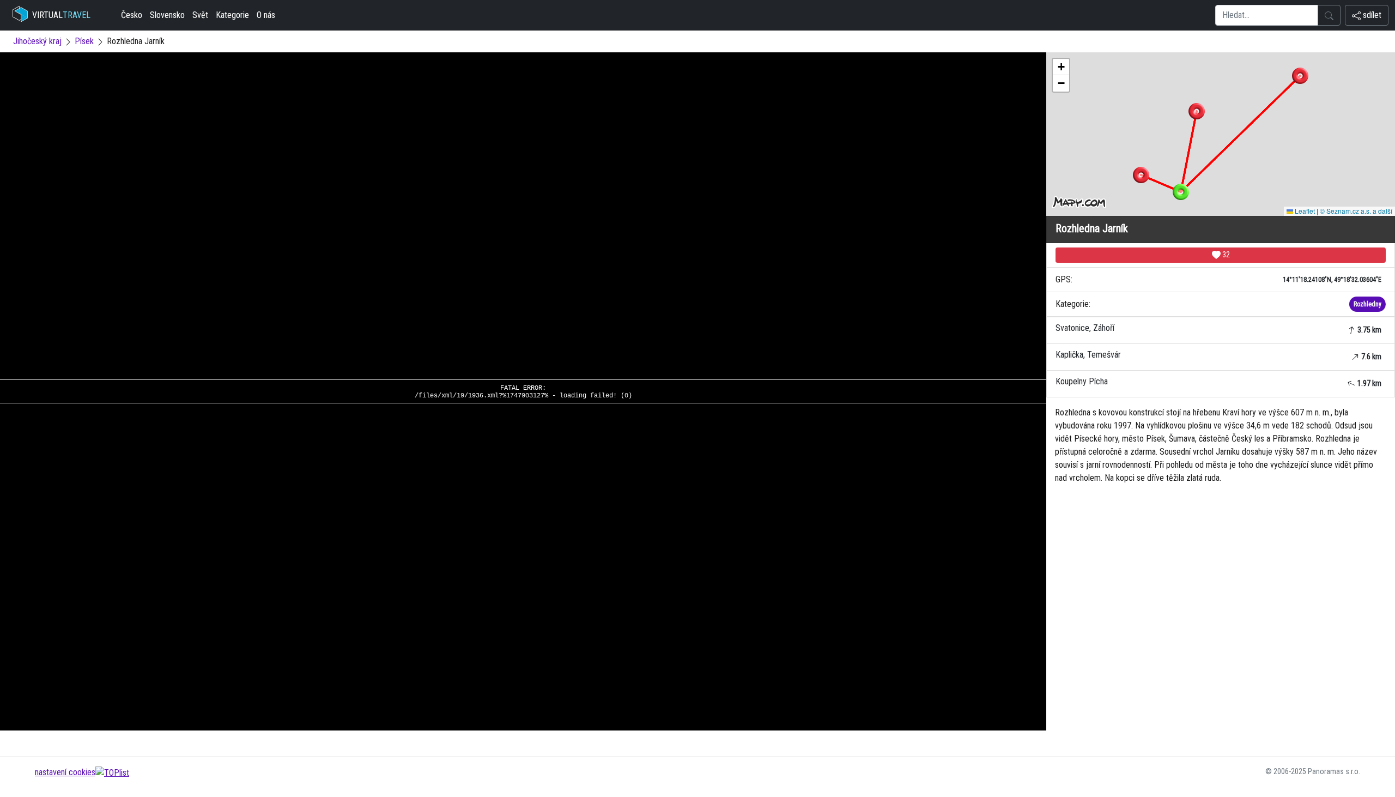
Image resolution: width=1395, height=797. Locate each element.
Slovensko (167, 15)
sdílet (1371, 15)
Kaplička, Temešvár (1218, 355)
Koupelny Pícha (1218, 382)
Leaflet (1304, 210)
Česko (131, 15)
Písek (84, 41)
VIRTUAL (61, 15)
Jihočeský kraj (37, 41)
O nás (266, 15)
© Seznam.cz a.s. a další (1356, 210)
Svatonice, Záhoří (1218, 328)
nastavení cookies (65, 772)
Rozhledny (1367, 304)
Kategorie (232, 15)
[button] (1196, 111)
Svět (200, 15)
